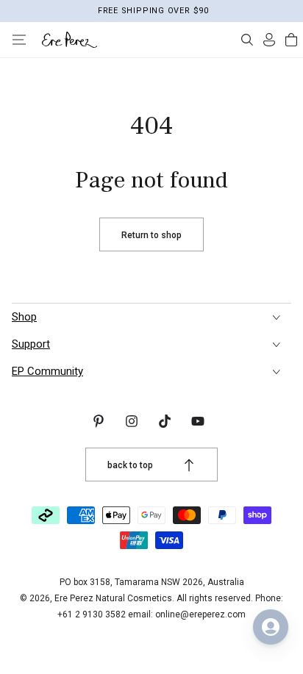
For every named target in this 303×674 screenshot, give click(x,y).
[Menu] (19, 40)
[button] (247, 40)
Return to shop (151, 235)
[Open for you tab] (270, 627)
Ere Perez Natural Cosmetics (113, 598)
